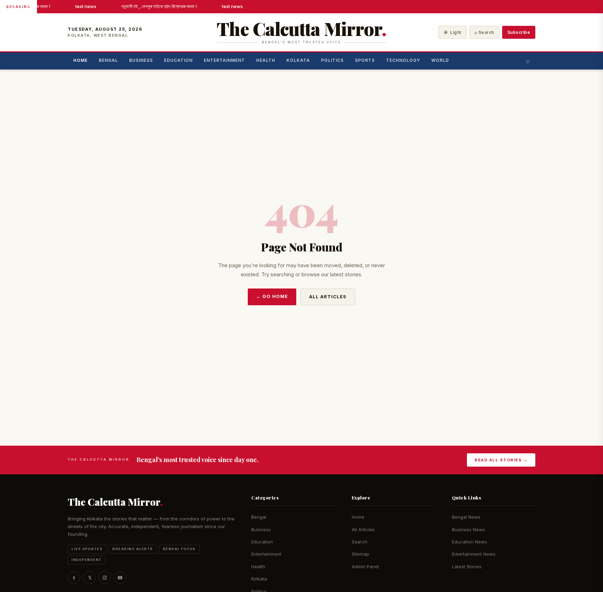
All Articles (328, 296)
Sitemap (360, 554)
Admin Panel (365, 566)
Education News (469, 542)
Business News (468, 529)
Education (178, 60)
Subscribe (518, 32)
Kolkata (298, 60)
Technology (403, 60)
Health (265, 60)
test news (84, 6)
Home (80, 60)
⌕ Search (484, 32)
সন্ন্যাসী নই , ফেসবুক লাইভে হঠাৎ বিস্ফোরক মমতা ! (157, 6)
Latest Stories (467, 566)
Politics (332, 60)
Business (141, 60)
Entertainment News (474, 554)
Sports (365, 60)
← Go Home (272, 296)
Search (359, 542)
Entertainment (224, 60)
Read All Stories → (501, 460)
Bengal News (466, 517)
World (440, 60)
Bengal (108, 60)
